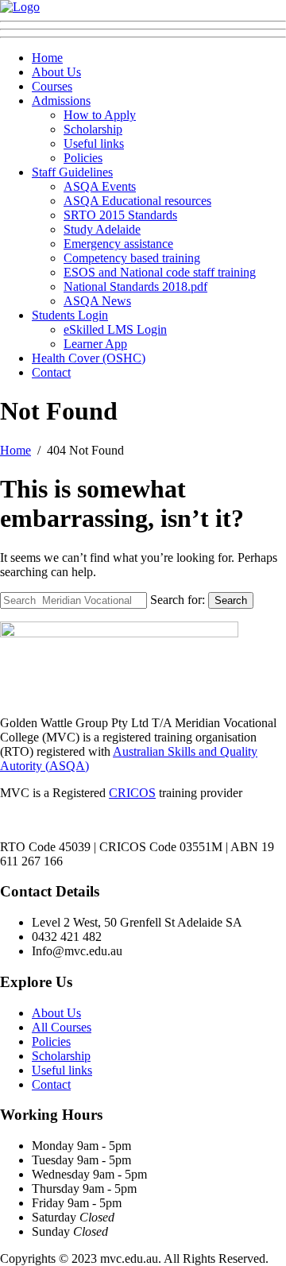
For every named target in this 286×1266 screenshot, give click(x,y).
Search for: (177, 599)
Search (230, 600)
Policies (83, 158)
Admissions (61, 100)
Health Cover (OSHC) (88, 358)
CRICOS (132, 792)
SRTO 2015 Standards (120, 215)
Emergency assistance (118, 243)
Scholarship (93, 129)
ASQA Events (100, 186)
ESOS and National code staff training (160, 272)
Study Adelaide (102, 229)
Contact (51, 372)
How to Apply (100, 115)
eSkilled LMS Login (115, 329)
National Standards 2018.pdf (135, 286)
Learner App (95, 343)
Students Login (70, 315)
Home (47, 57)
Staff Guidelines (72, 172)
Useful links (94, 143)
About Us (56, 72)
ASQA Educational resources (137, 200)
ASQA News (97, 301)
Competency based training (132, 258)
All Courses (61, 1027)
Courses (52, 86)
